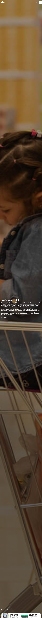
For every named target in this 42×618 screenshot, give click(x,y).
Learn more (5, 317)
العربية (37, 2)
